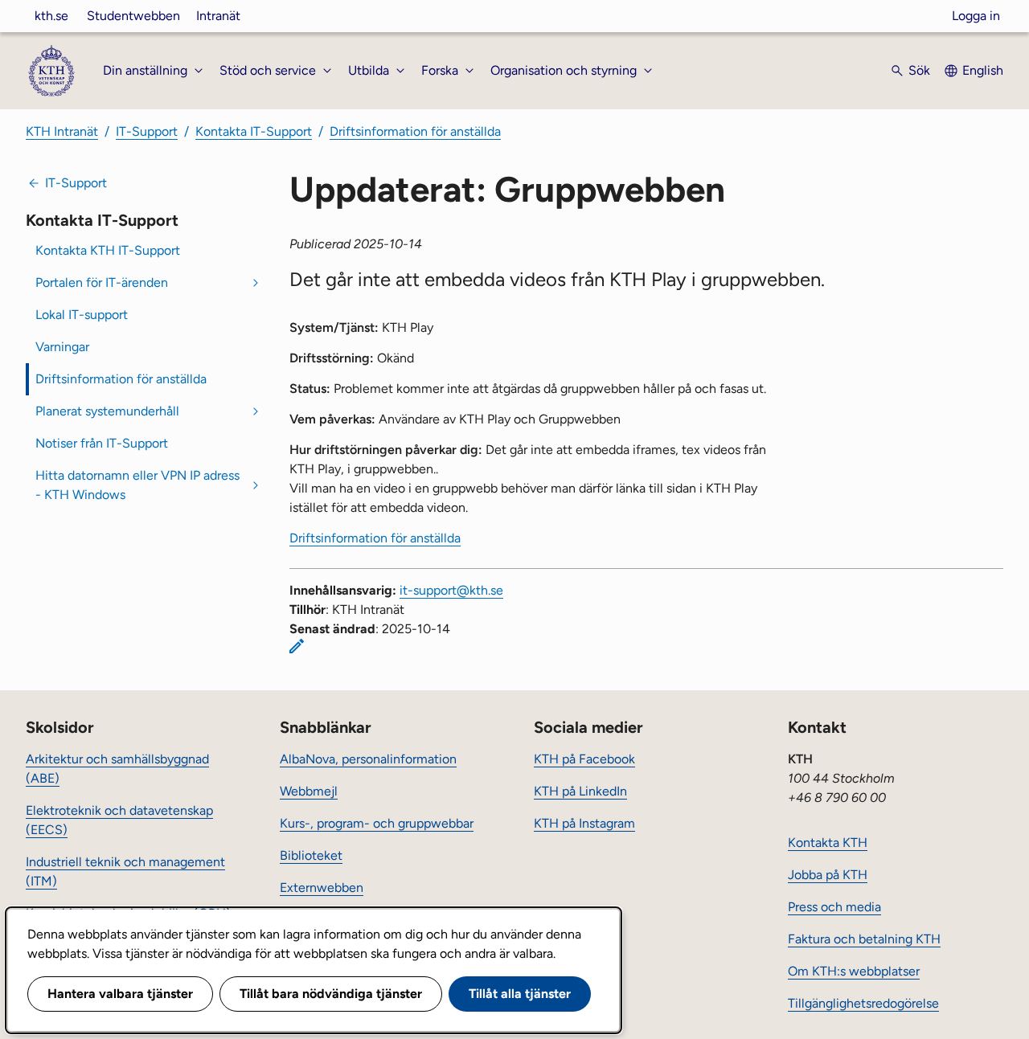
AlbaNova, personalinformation (368, 759)
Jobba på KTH (827, 874)
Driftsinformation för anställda (415, 131)
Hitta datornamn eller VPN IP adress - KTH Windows (137, 485)
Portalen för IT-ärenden (101, 282)
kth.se (51, 15)
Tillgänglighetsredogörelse (863, 1003)
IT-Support (147, 131)
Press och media (834, 906)
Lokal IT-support (81, 314)
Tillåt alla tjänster (520, 993)
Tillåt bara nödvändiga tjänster (331, 993)
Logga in (976, 15)
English (982, 70)
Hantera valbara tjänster (120, 993)
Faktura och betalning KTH (864, 939)
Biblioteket (311, 855)
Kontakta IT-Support (253, 131)
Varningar (62, 346)
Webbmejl (309, 791)
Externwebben (321, 887)
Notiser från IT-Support (101, 443)
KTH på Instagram (584, 823)
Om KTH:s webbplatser (854, 971)
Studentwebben (133, 15)
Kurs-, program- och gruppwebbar (377, 823)
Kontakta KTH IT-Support (107, 250)
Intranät (218, 15)
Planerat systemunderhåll (107, 411)
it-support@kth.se (451, 590)
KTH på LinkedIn (580, 791)
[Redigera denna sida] (296, 646)
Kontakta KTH (827, 842)
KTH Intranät (62, 131)
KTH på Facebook (584, 759)
